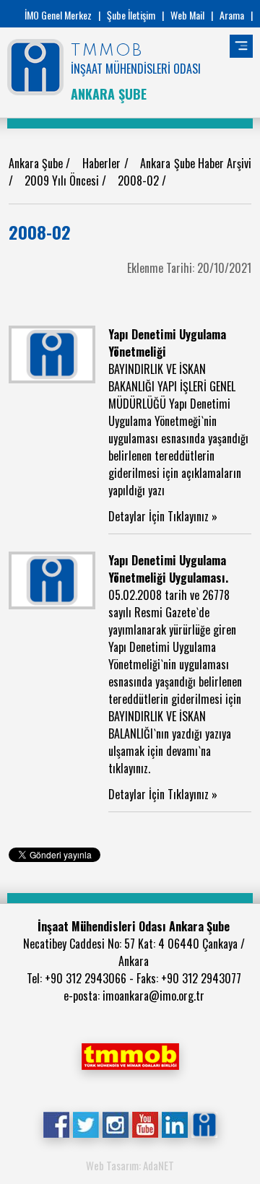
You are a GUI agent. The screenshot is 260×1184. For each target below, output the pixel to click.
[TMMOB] (130, 1054)
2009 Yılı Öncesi (63, 180)
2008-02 (140, 180)
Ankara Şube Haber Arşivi (195, 163)
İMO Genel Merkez (58, 14)
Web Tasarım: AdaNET (130, 1165)
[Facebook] (56, 1123)
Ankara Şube (37, 163)
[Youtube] (144, 1123)
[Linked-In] (174, 1123)
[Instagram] (115, 1123)
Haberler (103, 163)
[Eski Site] (204, 1123)
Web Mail (187, 14)
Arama (232, 14)
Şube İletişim (131, 14)
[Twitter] (85, 1123)
